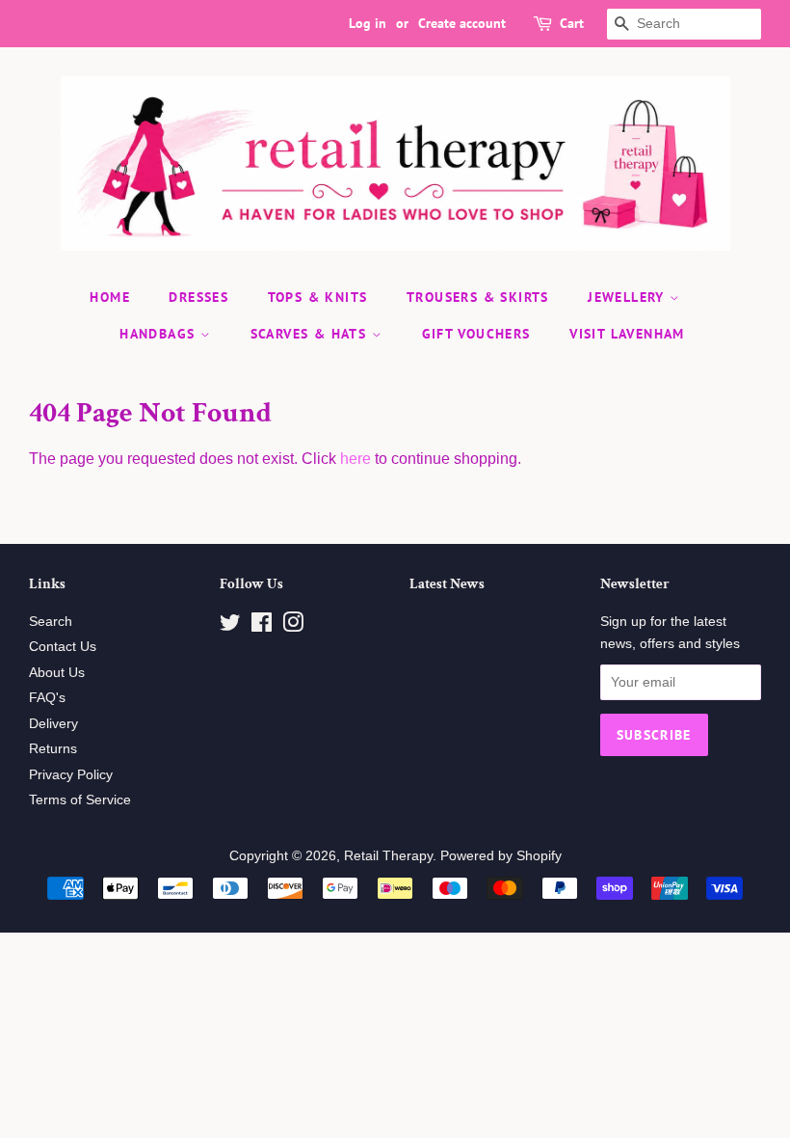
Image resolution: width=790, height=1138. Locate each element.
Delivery (53, 724)
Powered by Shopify (501, 856)
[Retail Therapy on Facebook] (261, 626)
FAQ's (47, 698)
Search (50, 621)
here (355, 458)
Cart (572, 23)
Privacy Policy (71, 775)
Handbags (159, 333)
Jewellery (629, 297)
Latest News (447, 584)
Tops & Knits (318, 297)
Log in (367, 23)
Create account (462, 23)
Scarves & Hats (311, 333)
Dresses (198, 297)
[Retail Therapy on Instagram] (292, 626)
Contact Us (62, 646)
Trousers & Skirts (478, 297)
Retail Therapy (388, 856)
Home (110, 297)
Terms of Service (80, 800)
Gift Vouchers (476, 333)
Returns (53, 749)
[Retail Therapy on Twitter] (230, 626)
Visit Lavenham (627, 333)
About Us (57, 672)
